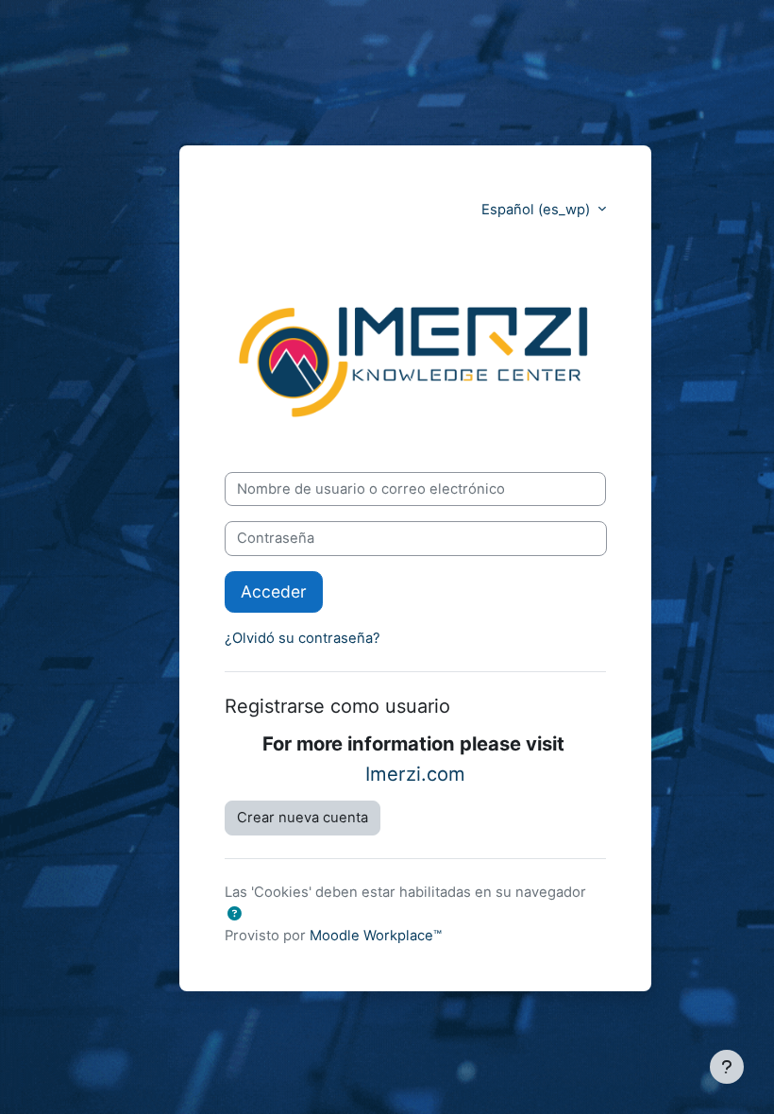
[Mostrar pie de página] (727, 1067)
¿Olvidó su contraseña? (302, 638)
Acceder (274, 591)
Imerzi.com (415, 773)
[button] (234, 914)
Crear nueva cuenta (302, 817)
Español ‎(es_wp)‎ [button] (537, 209)
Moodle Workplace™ (376, 935)
